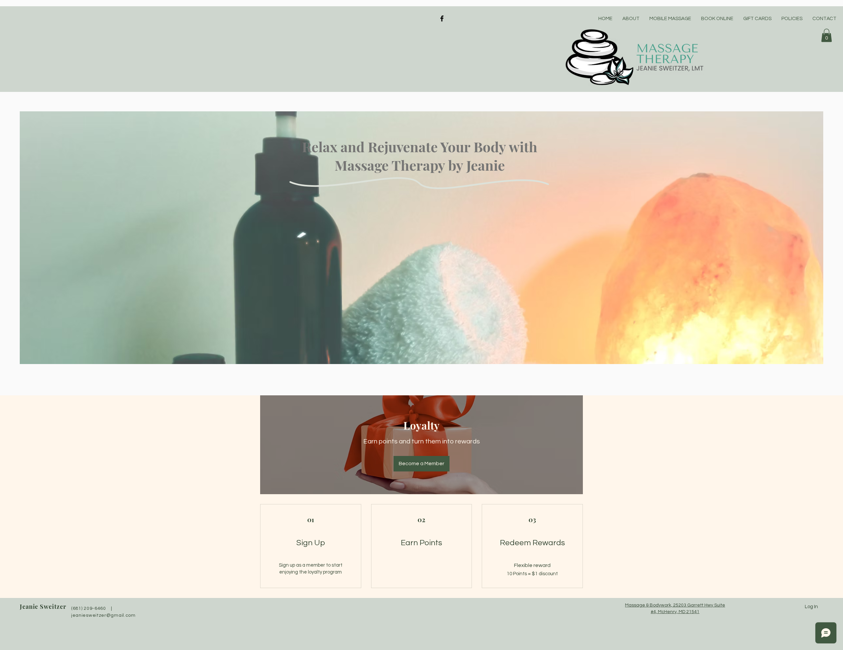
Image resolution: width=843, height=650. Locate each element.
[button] (826, 35)
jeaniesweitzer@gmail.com (103, 615)
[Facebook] (442, 18)
